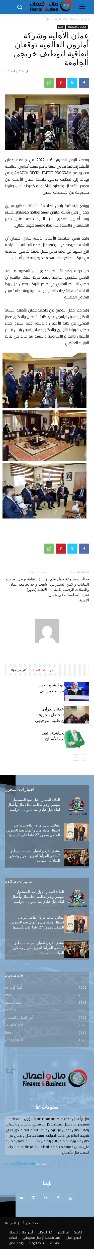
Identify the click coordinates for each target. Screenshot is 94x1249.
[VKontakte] (21, 1198)
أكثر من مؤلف (18, 670)
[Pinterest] (61, 83)
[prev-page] (84, 757)
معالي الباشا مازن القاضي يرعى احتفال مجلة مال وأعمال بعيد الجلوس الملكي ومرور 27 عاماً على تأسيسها (33, 830)
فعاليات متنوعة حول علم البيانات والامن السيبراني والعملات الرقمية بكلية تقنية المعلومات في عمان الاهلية (69, 589)
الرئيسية (85, 19)
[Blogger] (70, 1198)
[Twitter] (72, 83)
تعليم (48, 19)
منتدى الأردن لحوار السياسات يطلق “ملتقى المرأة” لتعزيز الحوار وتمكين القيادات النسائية (34, 856)
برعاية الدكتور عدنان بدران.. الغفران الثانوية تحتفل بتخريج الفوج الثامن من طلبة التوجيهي (62, 714)
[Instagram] (33, 1198)
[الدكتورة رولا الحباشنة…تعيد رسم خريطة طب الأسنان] (76, 739)
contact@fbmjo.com (20, 1163)
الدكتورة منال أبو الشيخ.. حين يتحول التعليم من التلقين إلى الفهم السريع (63, 690)
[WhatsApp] (49, 83)
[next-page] (76, 757)
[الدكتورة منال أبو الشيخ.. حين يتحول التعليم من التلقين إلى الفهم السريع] (76, 691)
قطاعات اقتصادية (65, 19)
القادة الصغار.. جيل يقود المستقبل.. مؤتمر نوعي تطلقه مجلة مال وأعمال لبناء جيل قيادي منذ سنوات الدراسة (34, 804)
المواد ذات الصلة (44, 670)
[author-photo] (47, 643)
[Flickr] (46, 1198)
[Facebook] (84, 83)
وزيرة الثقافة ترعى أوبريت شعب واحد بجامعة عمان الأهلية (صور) (26, 584)
